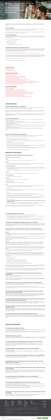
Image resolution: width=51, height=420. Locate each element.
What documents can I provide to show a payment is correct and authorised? (16, 77)
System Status (26, 406)
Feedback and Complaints (25, 404)
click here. (19, 410)
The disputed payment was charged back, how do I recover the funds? (15, 90)
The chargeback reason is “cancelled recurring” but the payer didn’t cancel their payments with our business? (20, 92)
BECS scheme (37, 383)
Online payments (7, 403)
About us (32, 401)
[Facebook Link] (45, 406)
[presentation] (16, 3)
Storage (12, 405)
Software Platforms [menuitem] (22, 3)
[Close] (50, 418)
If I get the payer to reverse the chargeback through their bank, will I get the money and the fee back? (19, 93)
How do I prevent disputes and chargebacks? (11, 70)
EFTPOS (6, 402)
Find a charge (25, 402)
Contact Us (25, 401)
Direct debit (6, 401)
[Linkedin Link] (44, 406)
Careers (31, 402)
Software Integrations (20, 401)
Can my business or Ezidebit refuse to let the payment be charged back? (15, 95)
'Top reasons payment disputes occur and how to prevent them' (17, 58)
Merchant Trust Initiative (7, 405)
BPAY (5, 404)
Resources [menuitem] (28, 3)
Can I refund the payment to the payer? (11, 75)
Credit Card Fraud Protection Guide (25, 149)
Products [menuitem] (15, 3)
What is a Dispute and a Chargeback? (10, 68)
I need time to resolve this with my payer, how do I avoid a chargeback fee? (15, 76)
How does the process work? (9, 69)
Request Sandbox (20, 403)
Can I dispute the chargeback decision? (11, 87)
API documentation (20, 404)
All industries (12, 401)
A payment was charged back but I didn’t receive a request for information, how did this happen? (18, 96)
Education (12, 403)
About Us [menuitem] (32, 3)
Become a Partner (20, 402)
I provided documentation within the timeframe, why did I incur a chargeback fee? (16, 91)
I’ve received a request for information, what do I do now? (13, 74)
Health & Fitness (13, 402)
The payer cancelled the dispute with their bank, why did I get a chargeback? (16, 89)
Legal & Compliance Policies (34, 403)
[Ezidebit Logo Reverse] (8, 3)
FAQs (24, 403)
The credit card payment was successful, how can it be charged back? (15, 94)
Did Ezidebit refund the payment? (10, 88)
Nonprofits (12, 404)
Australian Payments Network (31, 383)
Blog (24, 405)
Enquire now (43, 3)
